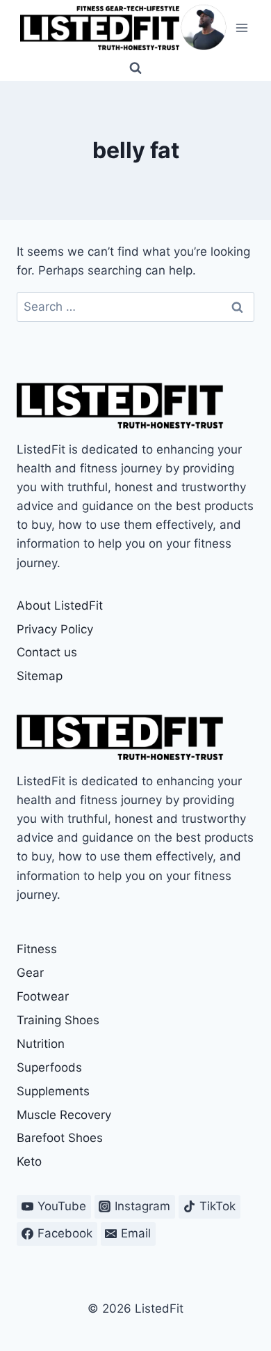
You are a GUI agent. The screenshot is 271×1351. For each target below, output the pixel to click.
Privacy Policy (55, 629)
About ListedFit (60, 605)
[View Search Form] (135, 68)
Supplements (53, 1091)
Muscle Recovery (64, 1115)
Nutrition (41, 1044)
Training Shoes (58, 1020)
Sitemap (40, 676)
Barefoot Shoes (60, 1138)
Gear (30, 973)
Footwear (43, 996)
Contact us (47, 652)
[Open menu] (241, 27)
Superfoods (49, 1067)
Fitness (37, 949)
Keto (29, 1161)
